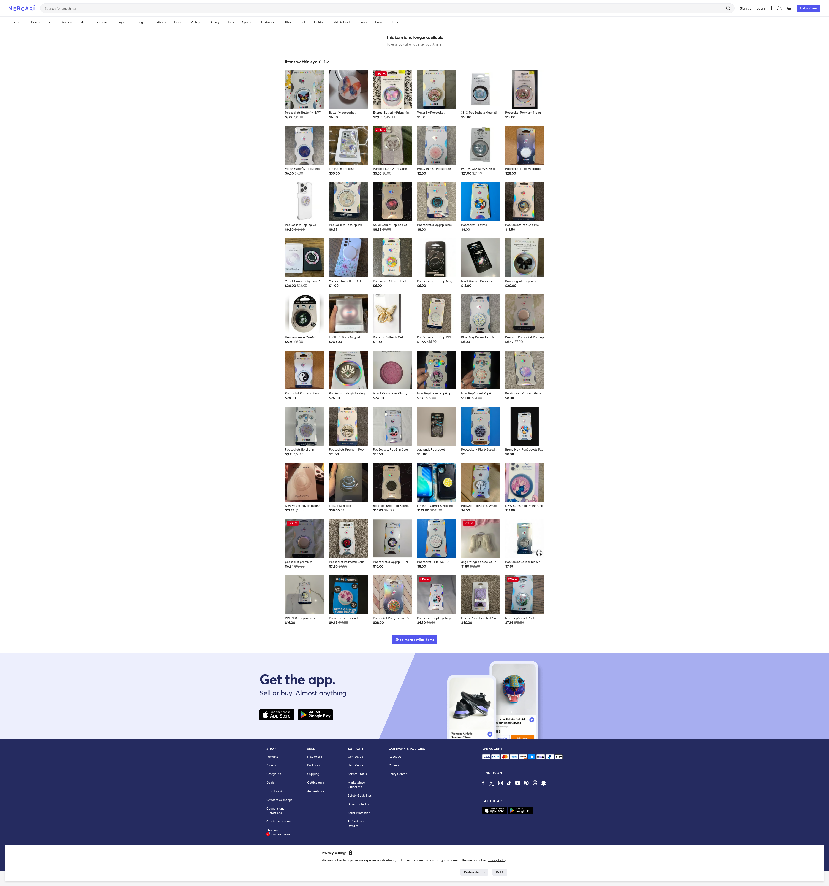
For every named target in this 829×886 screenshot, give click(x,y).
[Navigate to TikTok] (509, 783)
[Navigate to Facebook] (483, 783)
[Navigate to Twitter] (491, 783)
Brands (271, 765)
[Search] (728, 8)
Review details (474, 872)
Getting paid (315, 782)
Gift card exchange (279, 800)
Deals (270, 782)
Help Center (356, 765)
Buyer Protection (359, 804)
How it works (275, 791)
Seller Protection (359, 813)
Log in (761, 8)
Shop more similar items (414, 639)
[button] (779, 8)
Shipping (313, 774)
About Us (395, 756)
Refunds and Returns (356, 823)
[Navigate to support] (486, 756)
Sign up (745, 8)
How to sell (314, 756)
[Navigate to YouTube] (517, 783)
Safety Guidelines (359, 795)
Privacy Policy (497, 860)
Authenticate (315, 791)
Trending (272, 756)
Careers (394, 765)
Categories (273, 774)
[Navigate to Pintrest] (526, 783)
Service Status (357, 774)
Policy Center (398, 774)
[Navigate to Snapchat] (543, 783)
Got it (500, 872)
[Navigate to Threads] (535, 783)
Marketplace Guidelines (356, 784)
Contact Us (355, 756)
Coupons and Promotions (275, 810)
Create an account (278, 821)
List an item (808, 8)
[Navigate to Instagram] (500, 783)
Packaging (314, 765)
